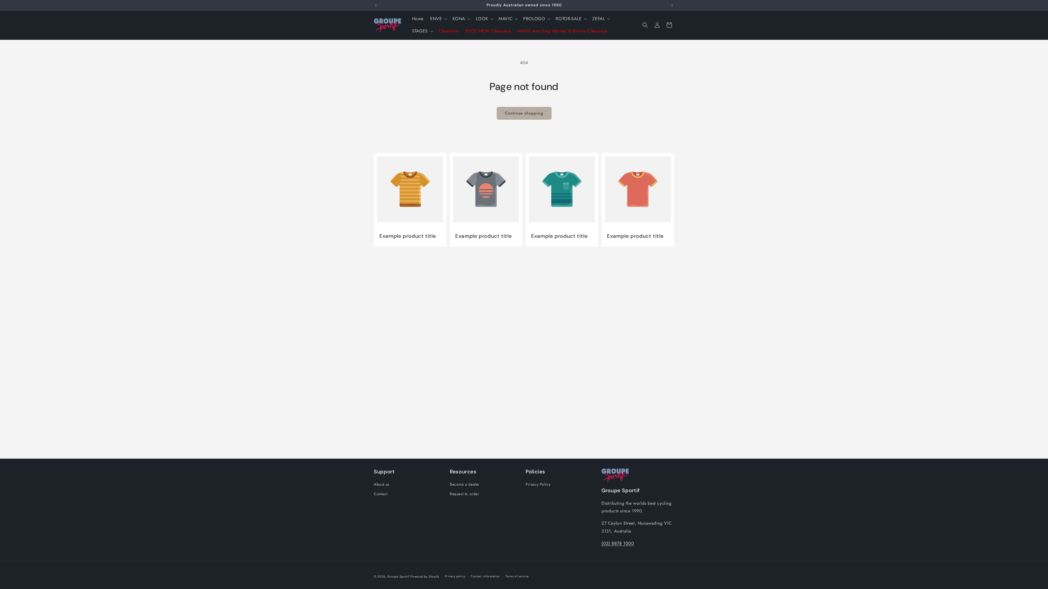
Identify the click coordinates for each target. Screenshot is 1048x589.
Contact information (485, 576)
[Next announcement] (672, 5)
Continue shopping (524, 113)
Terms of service (517, 576)
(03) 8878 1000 (618, 543)
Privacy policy (455, 576)
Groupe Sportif (398, 576)
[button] (438, 19)
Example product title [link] (407, 236)
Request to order (464, 494)
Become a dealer (465, 484)
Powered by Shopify (424, 576)
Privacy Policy (538, 484)
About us (381, 484)
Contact (380, 494)
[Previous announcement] (376, 5)
